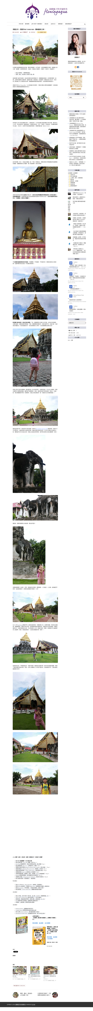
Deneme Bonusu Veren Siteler (78, 296)
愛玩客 (46, 23)
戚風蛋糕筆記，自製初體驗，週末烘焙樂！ (77, 310)
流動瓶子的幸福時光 (20, 1004)
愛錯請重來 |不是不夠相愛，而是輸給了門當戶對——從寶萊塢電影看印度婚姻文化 (77, 139)
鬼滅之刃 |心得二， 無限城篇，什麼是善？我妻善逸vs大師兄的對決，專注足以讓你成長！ (77, 163)
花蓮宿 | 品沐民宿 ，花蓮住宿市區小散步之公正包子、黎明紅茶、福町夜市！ (79, 219)
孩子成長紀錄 (74, 176)
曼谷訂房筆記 (19, 72)
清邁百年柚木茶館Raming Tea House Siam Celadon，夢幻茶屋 (30, 867)
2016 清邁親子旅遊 (42, 32)
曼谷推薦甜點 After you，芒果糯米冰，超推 (26, 865)
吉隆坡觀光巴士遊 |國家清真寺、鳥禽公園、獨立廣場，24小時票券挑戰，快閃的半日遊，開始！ (77, 119)
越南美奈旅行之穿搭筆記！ (75, 299)
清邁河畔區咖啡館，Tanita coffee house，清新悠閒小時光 (29, 870)
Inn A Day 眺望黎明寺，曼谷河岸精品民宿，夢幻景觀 (28, 864)
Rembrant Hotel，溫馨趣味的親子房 (24, 908)
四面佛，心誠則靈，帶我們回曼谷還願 (25, 902)
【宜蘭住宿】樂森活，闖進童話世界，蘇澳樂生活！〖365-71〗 (79, 244)
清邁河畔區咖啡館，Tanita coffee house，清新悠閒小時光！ (50, 976)
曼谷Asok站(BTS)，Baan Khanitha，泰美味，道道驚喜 (29, 884)
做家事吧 (33, 878)
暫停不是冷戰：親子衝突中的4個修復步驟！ (77, 144)
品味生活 (53, 23)
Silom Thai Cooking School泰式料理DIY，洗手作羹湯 (28, 897)
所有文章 (21, 23)
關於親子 (20, 860)
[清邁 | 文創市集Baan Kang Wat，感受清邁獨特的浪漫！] (35, 970)
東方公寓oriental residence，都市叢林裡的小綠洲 (27, 911)
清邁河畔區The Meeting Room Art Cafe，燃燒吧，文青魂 (29, 868)
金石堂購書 (47, 923)
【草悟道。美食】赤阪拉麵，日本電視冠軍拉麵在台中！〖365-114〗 (77, 266)
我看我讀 (60, 23)
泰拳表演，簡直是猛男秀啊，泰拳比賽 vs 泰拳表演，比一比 (30, 899)
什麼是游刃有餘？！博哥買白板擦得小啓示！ (44, 994)
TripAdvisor (20, 625)
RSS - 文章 (70, 340)
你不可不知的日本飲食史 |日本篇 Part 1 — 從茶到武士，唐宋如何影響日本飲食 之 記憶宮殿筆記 (77, 158)
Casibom (75, 262)
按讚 (41, 857)
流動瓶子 (25, 32)
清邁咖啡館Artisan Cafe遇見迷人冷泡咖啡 (25, 872)
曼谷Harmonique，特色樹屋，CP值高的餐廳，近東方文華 (29, 887)
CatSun (33, 1004)
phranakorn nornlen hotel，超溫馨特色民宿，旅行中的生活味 (30, 913)
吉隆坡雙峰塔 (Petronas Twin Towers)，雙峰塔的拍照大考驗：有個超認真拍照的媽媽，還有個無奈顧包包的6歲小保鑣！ (77, 126)
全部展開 (70, 173)
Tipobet (75, 285)
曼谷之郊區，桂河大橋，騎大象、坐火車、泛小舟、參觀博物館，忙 (32, 895)
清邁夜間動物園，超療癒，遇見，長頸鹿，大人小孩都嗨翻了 (30, 873)
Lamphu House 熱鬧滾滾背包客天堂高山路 (26, 910)
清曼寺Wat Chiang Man (20, 985)
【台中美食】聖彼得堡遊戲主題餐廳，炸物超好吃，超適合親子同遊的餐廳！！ (79, 233)
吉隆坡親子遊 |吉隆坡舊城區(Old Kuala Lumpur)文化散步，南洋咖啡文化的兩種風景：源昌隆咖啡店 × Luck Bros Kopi (77, 133)
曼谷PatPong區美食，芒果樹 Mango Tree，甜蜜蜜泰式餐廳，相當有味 (32, 886)
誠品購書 (41, 923)
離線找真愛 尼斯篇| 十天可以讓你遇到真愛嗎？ (77, 114)
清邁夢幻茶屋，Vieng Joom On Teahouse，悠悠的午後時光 (30, 876)
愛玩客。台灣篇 (74, 181)
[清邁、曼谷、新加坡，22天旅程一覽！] (20, 970)
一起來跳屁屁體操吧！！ (75, 288)
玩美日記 (73, 184)
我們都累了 (27, 878)
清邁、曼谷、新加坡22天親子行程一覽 (25, 74)
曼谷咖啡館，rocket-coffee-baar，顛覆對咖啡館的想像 (28, 889)
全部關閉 (75, 173)
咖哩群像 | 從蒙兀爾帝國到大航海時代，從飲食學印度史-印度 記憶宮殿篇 (77, 152)
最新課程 (27, 23)
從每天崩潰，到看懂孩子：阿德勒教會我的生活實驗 (77, 147)
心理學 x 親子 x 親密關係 (77, 177)
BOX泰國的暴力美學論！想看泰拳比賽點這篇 (27, 900)
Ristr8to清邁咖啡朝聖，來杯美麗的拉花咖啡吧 (27, 875)
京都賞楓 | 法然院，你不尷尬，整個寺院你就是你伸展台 (79, 239)
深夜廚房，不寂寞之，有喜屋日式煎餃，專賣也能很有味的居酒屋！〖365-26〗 (77, 278)
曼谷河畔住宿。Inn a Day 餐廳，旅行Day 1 (26, 862)
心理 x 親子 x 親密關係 (36, 23)
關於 (28, 860)
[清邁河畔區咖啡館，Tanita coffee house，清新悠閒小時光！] (50, 970)
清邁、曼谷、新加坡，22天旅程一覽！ (26, 994)
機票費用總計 (27, 72)
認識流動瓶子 (68, 23)
